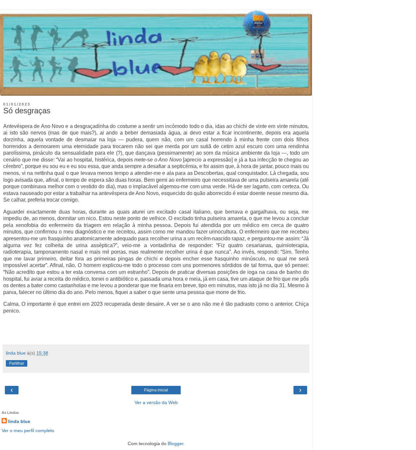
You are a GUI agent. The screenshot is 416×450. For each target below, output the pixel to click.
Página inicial (156, 390)
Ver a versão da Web (156, 402)
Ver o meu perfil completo (28, 430)
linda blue (19, 421)
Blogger (175, 443)
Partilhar (16, 363)
